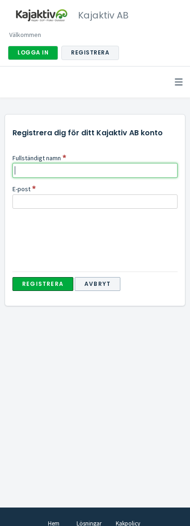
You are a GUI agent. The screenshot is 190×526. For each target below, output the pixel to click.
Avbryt (97, 284)
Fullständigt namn (36, 158)
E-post (21, 189)
